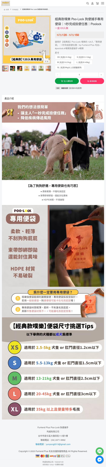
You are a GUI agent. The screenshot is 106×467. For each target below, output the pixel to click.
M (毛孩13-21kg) (64, 62)
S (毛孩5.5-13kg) (84, 57)
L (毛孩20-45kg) (83, 62)
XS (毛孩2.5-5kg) (64, 57)
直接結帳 (93, 81)
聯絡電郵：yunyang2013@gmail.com (53, 444)
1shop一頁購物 (54, 464)
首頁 (7, 9)
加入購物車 (68, 81)
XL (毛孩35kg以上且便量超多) (69, 67)
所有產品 (15, 9)
